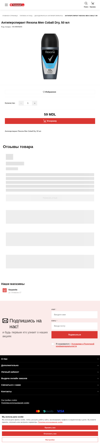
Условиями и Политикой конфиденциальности (75, 345)
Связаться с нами (11, 385)
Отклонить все (50, 434)
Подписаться (74, 335)
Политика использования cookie (15, 403)
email (54, 321)
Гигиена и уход (26, 15)
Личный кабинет (10, 372)
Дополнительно (10, 365)
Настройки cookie (9, 400)
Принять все (50, 428)
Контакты (6, 391)
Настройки (50, 440)
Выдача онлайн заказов (14, 378)
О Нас (4, 359)
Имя (53, 309)
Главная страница (10, 15)
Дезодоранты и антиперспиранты (49, 15)
